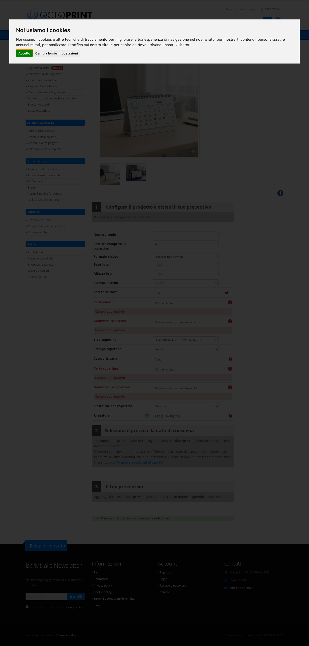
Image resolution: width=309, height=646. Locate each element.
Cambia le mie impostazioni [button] (56, 53)
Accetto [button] (24, 53)
